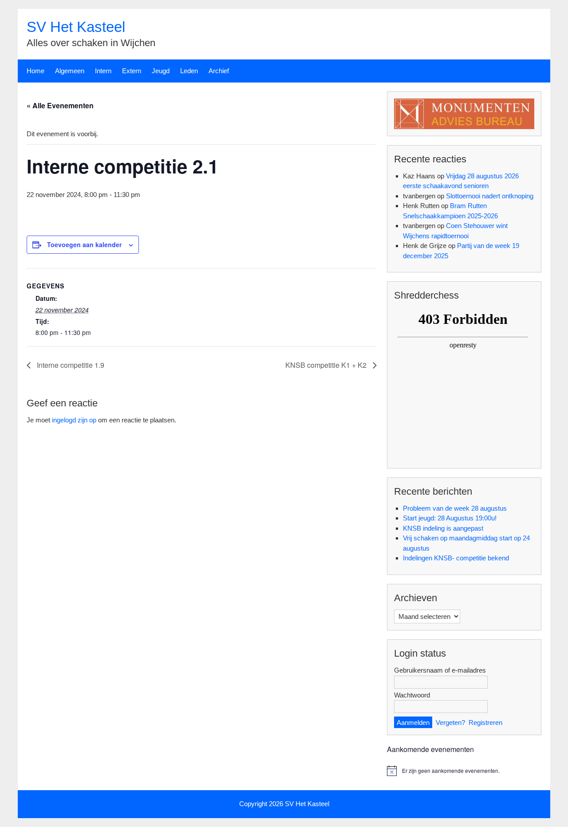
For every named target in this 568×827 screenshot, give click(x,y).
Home (35, 71)
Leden (189, 71)
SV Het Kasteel (76, 27)
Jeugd (161, 71)
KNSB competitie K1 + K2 (326, 365)
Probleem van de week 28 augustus (455, 508)
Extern (131, 71)
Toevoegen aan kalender (84, 244)
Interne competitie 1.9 (69, 365)
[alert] (464, 770)
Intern (103, 71)
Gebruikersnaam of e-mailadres (440, 670)
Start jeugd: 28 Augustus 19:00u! (450, 518)
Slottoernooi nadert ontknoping (489, 196)
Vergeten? (450, 722)
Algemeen (69, 71)
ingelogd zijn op (74, 420)
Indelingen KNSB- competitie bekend (456, 558)
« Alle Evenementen (60, 105)
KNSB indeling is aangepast (443, 528)
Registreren (485, 722)
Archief (219, 71)
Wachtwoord (412, 695)
